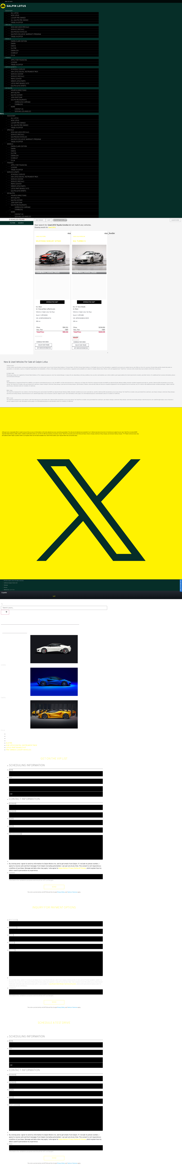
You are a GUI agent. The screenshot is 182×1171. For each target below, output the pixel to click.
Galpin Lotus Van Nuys (73, 415)
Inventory (73, 410)
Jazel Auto (12, 589)
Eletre (9, 734)
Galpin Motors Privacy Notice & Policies (72, 868)
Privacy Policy (61, 892)
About (73, 427)
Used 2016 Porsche (79, 236)
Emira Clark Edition (19, 41)
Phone (10, 1144)
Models (73, 408)
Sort (48, 220)
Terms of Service (72, 892)
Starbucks (19, 104)
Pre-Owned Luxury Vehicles (18, 741)
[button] (49, 114)
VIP (54, 596)
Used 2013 (51, 228)
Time (10, 777)
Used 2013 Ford (41, 236)
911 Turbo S (79, 241)
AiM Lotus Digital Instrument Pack (21, 736)
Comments (12, 872)
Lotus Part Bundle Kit (16, 739)
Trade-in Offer (17, 23)
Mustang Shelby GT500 (48, 241)
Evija (13, 55)
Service (73, 425)
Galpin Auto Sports (18, 86)
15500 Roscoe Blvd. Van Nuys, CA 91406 (73, 419)
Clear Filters (175, 220)
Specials (73, 412)
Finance (73, 423)
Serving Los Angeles (23, 111)
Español (4, 593)
